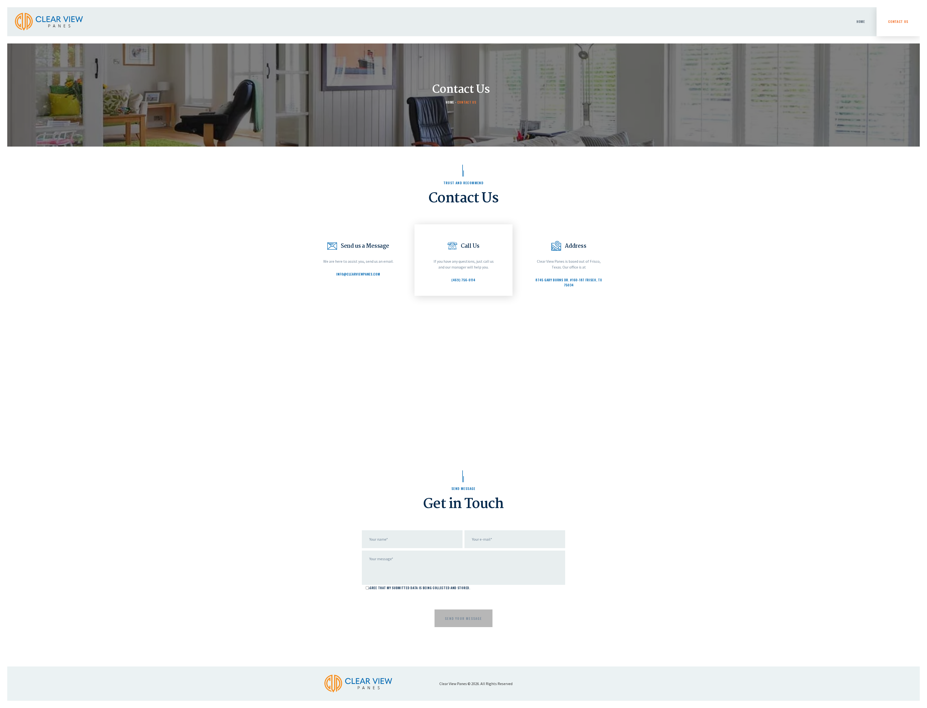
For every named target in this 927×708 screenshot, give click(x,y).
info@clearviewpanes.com (358, 273)
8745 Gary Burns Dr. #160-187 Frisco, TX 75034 (568, 282)
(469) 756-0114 (463, 279)
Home (450, 102)
